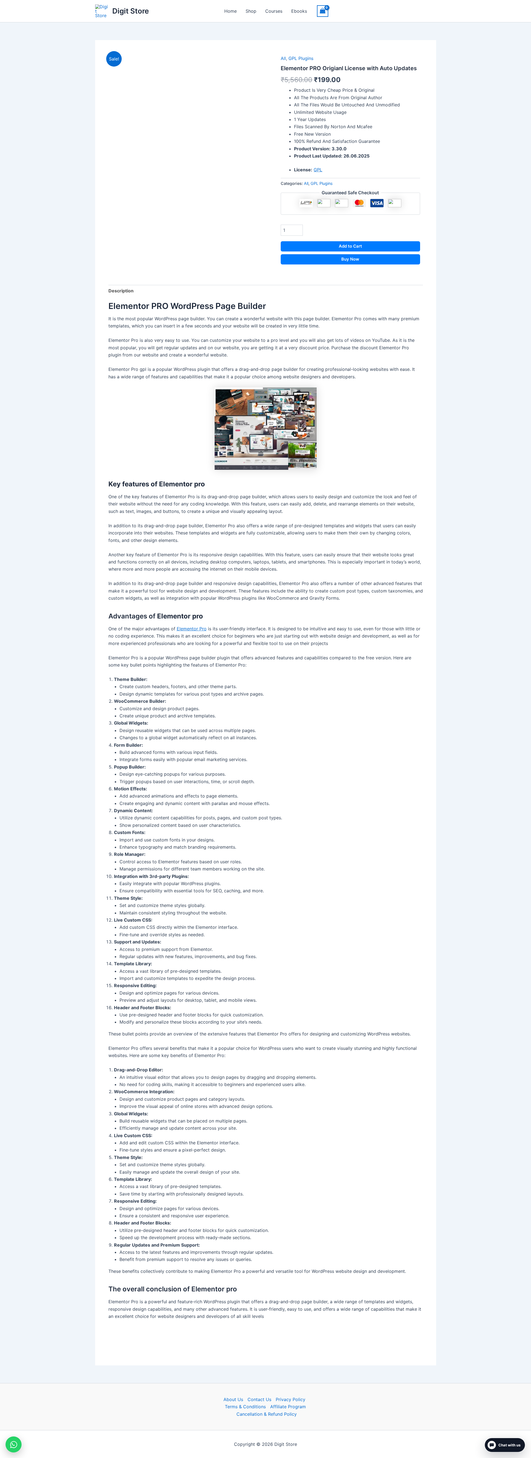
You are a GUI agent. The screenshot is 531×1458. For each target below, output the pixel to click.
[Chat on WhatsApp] (14, 1444)
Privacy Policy (290, 1399)
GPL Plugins (300, 58)
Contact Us (259, 1399)
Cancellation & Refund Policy (266, 1414)
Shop (251, 11)
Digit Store (130, 11)
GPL (318, 169)
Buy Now (350, 259)
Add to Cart (350, 246)
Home (230, 11)
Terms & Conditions (245, 1406)
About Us (233, 1399)
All (283, 58)
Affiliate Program (288, 1406)
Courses (273, 11)
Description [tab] (121, 290)
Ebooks (299, 11)
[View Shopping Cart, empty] (323, 11)
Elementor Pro (192, 628)
